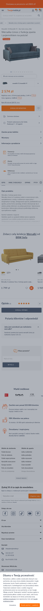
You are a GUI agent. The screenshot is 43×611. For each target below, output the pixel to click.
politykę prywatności (9, 599)
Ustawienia (12, 605)
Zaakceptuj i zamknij (29, 605)
